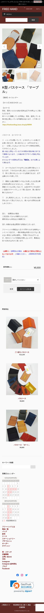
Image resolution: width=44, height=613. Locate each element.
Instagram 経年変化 (9, 564)
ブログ (4, 566)
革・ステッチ (7, 552)
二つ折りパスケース (22, 352)
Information (38, 2)
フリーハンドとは (8, 527)
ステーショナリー (8, 539)
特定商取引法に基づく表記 (22, 605)
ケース (4, 536)
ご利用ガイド (5, 605)
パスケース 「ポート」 (22, 445)
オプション (6, 546)
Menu (9, 14)
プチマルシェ (7, 541)
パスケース (22, 398)
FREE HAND (9, 9)
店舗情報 (5, 554)
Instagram (6, 561)
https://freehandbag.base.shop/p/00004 (17, 125)
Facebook (6, 569)
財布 (3, 534)
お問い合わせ (7, 557)
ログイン (38, 9)
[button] (22, 586)
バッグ (4, 531)
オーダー (5, 543)
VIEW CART (28, 8)
